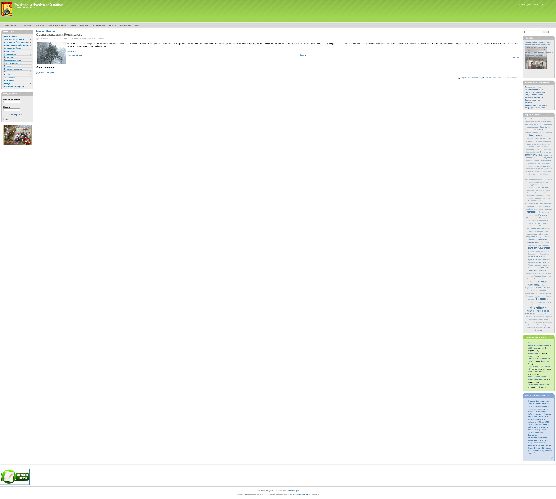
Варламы (546, 144)
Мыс (546, 231)
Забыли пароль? (14, 115)
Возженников (534, 353)
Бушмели (547, 141)
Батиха (528, 132)
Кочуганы (544, 201)
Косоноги (546, 198)
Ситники (533, 290)
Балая (539, 124)
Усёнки (535, 305)
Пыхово (548, 273)
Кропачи (530, 206)
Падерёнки (544, 254)
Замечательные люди (14, 39)
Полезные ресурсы (13, 69)
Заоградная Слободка (534, 179)
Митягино (543, 226)
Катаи (547, 190)
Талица (542, 299)
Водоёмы (529, 103)
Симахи (538, 288)
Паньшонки (535, 256)
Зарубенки (533, 185)
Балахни (532, 124)
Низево (542, 239)
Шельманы (547, 322)
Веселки (528, 158)
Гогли (537, 163)
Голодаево (545, 163)
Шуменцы (530, 327)
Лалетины (538, 209)
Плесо (530, 265)
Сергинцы (529, 288)
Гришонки (538, 166)
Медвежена (534, 223)
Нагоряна (540, 237)
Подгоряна (532, 268)
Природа (50, 31)
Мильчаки (534, 226)
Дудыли (538, 171)
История (39, 25)
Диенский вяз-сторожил (536, 105)
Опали (537, 251)
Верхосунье (534, 154)
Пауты (546, 257)
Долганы (548, 168)
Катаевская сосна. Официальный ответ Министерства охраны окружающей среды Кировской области (535, 92)
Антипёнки (529, 121)
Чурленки (533, 319)
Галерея (27, 25)
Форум (112, 25)
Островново (533, 254)
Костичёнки (533, 201)
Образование (10, 54)
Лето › (516, 58)
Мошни (540, 229)
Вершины (548, 155)
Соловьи (529, 296)
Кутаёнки (529, 209)
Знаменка (532, 187)
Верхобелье (545, 152)
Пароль (7, 107)
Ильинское (543, 187)
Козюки (539, 195)
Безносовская (546, 132)
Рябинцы (529, 279)
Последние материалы (14, 87)
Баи (526, 124)
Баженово (547, 122)
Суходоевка (539, 296)
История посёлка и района (16, 42)
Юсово (547, 327)
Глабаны (530, 163)
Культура (8, 57)
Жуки (545, 174)
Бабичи (538, 122)
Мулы (547, 228)
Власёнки (538, 158)
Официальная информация (16, 45)
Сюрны (548, 296)
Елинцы (532, 174)
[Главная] (6, 9)
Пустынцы (539, 273)
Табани (531, 299)
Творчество (9, 78)
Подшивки (9, 81)
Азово (527, 119)
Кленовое (539, 193)
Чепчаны (528, 317)
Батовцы (535, 132)
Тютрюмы (547, 302)
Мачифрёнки (542, 220)
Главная (40, 31)
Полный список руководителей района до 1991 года (540, 345)
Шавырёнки (543, 319)
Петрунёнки (542, 262)
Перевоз (546, 260)
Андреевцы (547, 119)
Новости (84, 25)
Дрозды (530, 171)
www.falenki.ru (301, 495)
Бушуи (530, 144)
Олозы (531, 251)
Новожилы (545, 242)
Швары (539, 322)
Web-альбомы (10, 72)
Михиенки (531, 229)
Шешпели (532, 325)
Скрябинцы (542, 290)
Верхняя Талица (532, 152)
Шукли (546, 325)
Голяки (529, 166)
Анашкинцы (536, 119)
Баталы (549, 130)
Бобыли (538, 139)
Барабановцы (532, 127)
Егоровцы (547, 171)
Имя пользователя (12, 99)
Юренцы (539, 327)
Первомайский (534, 260)
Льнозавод (546, 212)
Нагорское (530, 237)
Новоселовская (534, 245)
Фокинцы (540, 314)
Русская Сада (540, 276)
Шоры (539, 325)
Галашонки (546, 160)
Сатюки (541, 281)
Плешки (538, 265)
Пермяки (531, 262)
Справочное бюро (12, 48)
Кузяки (538, 206)
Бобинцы (529, 138)
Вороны (537, 160)
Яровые (538, 330)
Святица (534, 284)
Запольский (534, 182)
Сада (532, 282)
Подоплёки (543, 268)
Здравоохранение (12, 60)
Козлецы (531, 195)
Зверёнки (543, 185)
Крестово (538, 204)
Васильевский (534, 146)
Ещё (551, 458)
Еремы (539, 174)
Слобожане (530, 293)
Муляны (540, 231)
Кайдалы (530, 190)
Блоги (7, 75)
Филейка (530, 314)
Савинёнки (546, 279)
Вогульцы (547, 158)
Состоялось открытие (538, 385)
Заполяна (544, 182)
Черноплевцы (539, 317)
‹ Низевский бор (75, 55)
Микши (544, 223)
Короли (538, 198)
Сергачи (545, 285)
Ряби (549, 276)
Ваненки (537, 144)
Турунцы (538, 302)
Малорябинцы (532, 218)
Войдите (487, 78)
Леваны (533, 212)
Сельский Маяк (11, 25)
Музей (73, 25)
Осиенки (545, 251)
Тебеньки (529, 302)
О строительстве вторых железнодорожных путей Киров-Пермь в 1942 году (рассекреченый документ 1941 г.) (540, 448)
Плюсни (546, 265)
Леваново (548, 209)
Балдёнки (548, 124)
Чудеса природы (532, 100)
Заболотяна (534, 177)
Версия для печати (469, 78)
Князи (546, 193)
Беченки (544, 136)
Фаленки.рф (293, 491)
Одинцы (545, 245)
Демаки (546, 166)
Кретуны (548, 203)
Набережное (543, 234)
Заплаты (548, 179)
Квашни (530, 193)
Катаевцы (540, 190)
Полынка (542, 271)
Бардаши (529, 130)
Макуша (533, 215)
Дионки (539, 169)
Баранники (545, 127)
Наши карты (9, 51)
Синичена (547, 288)
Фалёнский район (538, 311)
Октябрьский (538, 248)
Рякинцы (537, 279)
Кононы (530, 198)
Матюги (532, 220)
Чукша (549, 317)
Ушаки (542, 305)
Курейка (546, 206)
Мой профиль (10, 36)
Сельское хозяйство (13, 63)
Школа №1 (125, 25)
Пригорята (529, 273)
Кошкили (529, 203)
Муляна (532, 231)
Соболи (539, 293)
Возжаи (529, 160)
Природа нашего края (535, 108)
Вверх (303, 55)
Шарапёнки (530, 322)
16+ (137, 25)
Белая (534, 135)
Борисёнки (537, 141)
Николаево (533, 242)
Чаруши (548, 314)
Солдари (547, 293)
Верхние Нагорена (543, 149)
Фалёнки (538, 307)
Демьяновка (530, 168)
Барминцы (539, 130)
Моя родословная (57, 25)
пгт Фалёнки (99, 25)
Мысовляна (532, 234)
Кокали (546, 195)
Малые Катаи (544, 218)
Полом (533, 270)
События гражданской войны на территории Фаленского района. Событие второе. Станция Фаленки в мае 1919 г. (539, 411)
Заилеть (544, 177)
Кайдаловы (533, 372)
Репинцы (529, 276)
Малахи (542, 215)
